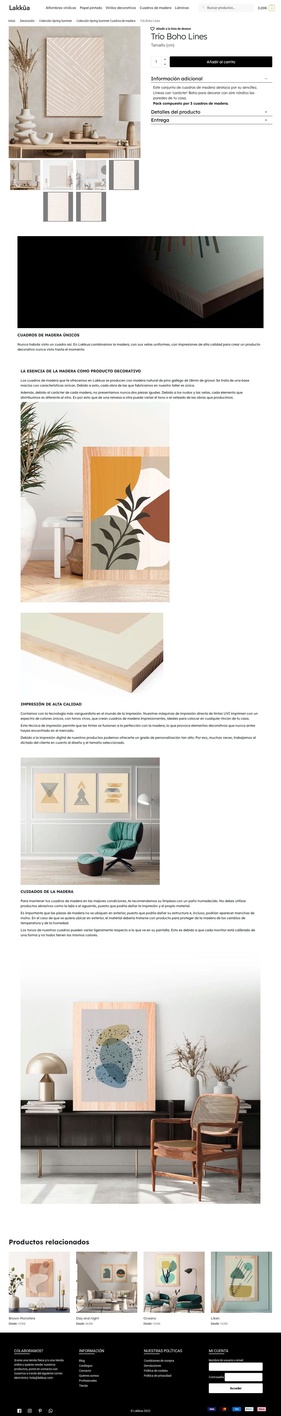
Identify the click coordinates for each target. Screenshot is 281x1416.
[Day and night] (106, 1282)
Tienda (83, 1385)
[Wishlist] (64, 1258)
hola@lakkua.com (41, 1377)
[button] (266, 8)
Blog (82, 1360)
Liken (215, 1318)
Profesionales (88, 1380)
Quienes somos (89, 1375)
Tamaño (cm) (162, 45)
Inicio (11, 20)
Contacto (85, 1370)
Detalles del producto (175, 112)
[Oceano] (174, 1282)
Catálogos (85, 1365)
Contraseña (216, 1377)
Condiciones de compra (159, 1360)
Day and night (87, 1318)
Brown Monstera (22, 1318)
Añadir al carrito (221, 62)
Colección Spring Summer (55, 20)
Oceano (150, 1318)
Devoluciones (152, 1365)
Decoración (27, 20)
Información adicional (177, 79)
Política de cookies (156, 1370)
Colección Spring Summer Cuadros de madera (106, 20)
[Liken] (241, 1282)
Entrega (160, 120)
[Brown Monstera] (39, 1282)
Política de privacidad (157, 1375)
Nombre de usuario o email (226, 1360)
